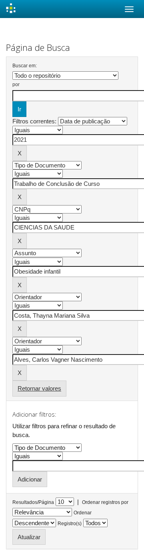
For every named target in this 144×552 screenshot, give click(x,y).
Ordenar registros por (105, 502)
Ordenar (83, 513)
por (16, 84)
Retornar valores (39, 388)
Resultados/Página (33, 502)
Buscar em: (24, 65)
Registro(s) (70, 523)
